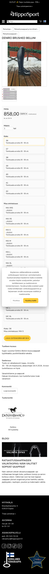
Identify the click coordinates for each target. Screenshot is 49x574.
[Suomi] (45, 21)
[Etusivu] (24, 17)
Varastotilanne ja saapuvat (13, 373)
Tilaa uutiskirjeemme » (24, 6)
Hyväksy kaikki (30, 300)
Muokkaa (16, 300)
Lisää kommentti (10, 391)
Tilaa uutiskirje (8, 513)
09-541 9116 (12, 536)
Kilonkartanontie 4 (10, 506)
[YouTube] (20, 546)
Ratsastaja (7, 29)
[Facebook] (4, 546)
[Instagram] (9, 546)
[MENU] (3, 21)
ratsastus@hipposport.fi (12, 538)
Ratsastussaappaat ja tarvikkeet (26, 29)
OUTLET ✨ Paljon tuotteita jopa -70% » (24, 2)
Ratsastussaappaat (10, 34)
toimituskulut (32, 114)
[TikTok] (14, 546)
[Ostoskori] (40, 21)
